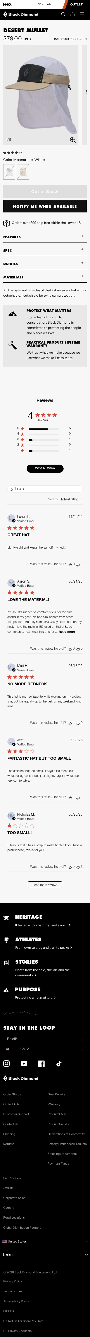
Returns (8, 1144)
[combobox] (65, 500)
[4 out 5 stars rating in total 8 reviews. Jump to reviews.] (13, 153)
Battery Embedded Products (67, 1144)
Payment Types (58, 1164)
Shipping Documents (62, 1154)
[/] (21, 14)
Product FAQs (57, 1114)
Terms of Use (12, 1291)
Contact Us (11, 1124)
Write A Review (45, 468)
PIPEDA (8, 1311)
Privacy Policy (12, 1281)
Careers (8, 1208)
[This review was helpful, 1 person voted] (70, 723)
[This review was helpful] (70, 867)
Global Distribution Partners (22, 1228)
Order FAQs (11, 1104)
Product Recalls (58, 1124)
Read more (67, 632)
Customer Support (16, 1114)
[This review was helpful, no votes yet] (70, 565)
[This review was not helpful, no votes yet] (78, 565)
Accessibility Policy (16, 1301)
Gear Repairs (56, 1094)
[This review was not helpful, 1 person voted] (78, 867)
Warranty (54, 1104)
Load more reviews (45, 885)
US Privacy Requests (17, 1331)
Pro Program (12, 1178)
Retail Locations (14, 1217)
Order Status (12, 1094)
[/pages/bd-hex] (7, 4)
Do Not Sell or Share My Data (23, 1321)
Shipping (9, 1134)
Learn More (64, 358)
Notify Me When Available (45, 206)
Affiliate (8, 1188)
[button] (63, 14)
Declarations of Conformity (66, 1134)
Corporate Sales (14, 1198)
